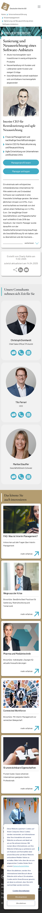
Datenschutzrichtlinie (21, 866)
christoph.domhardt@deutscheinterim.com (13, 353)
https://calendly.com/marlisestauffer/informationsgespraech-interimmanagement (28, 477)
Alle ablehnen (21, 903)
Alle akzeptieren (21, 897)
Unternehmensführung (18, 14)
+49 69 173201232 (21, 353)
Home (3, 14)
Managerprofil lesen (21, 162)
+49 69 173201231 (21, 415)
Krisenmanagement (11, 17)
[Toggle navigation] (39, 6)
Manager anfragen (21, 171)
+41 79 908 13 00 (21, 477)
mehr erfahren (27, 553)
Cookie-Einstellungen (21, 891)
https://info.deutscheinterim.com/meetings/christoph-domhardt (28, 353)
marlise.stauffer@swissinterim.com (13, 477)
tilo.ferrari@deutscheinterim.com (13, 415)
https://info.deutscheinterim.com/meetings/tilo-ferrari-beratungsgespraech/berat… (28, 415)
